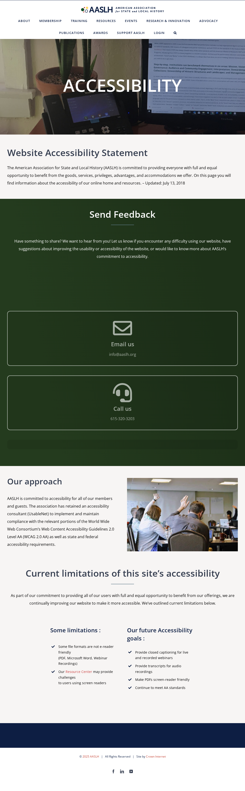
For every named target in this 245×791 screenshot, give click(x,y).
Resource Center (79, 671)
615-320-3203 (122, 418)
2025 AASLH (91, 756)
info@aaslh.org (122, 354)
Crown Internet (156, 756)
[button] (175, 33)
